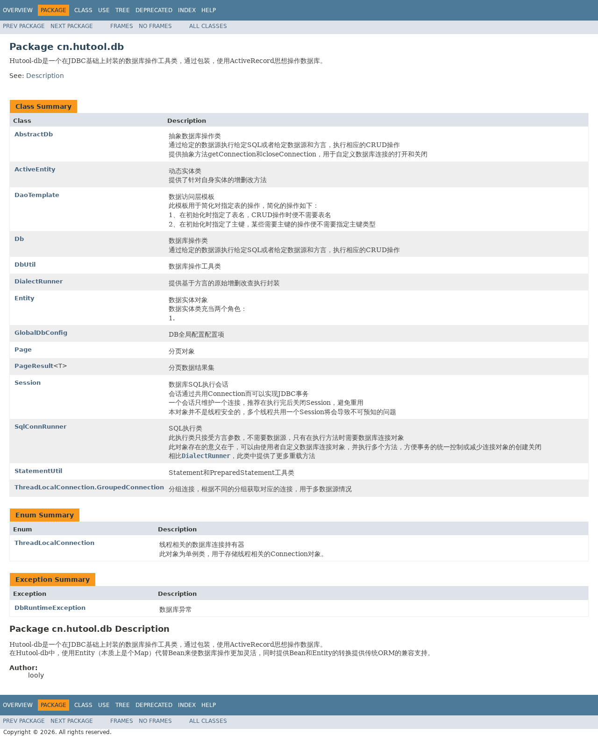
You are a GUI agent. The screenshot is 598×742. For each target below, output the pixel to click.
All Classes (208, 26)
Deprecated (153, 10)
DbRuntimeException (49, 607)
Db (19, 238)
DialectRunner (38, 281)
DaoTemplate (36, 194)
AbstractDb (33, 134)
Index (187, 10)
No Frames (155, 26)
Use (104, 10)
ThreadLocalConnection (54, 542)
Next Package (71, 26)
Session (27, 382)
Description (45, 75)
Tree (122, 10)
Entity (24, 298)
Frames (121, 26)
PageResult (33, 365)
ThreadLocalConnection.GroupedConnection (89, 487)
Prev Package (24, 26)
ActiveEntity (34, 169)
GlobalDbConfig (40, 332)
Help (208, 10)
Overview (18, 10)
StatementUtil (38, 470)
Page (23, 349)
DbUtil (25, 264)
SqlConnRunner (40, 426)
